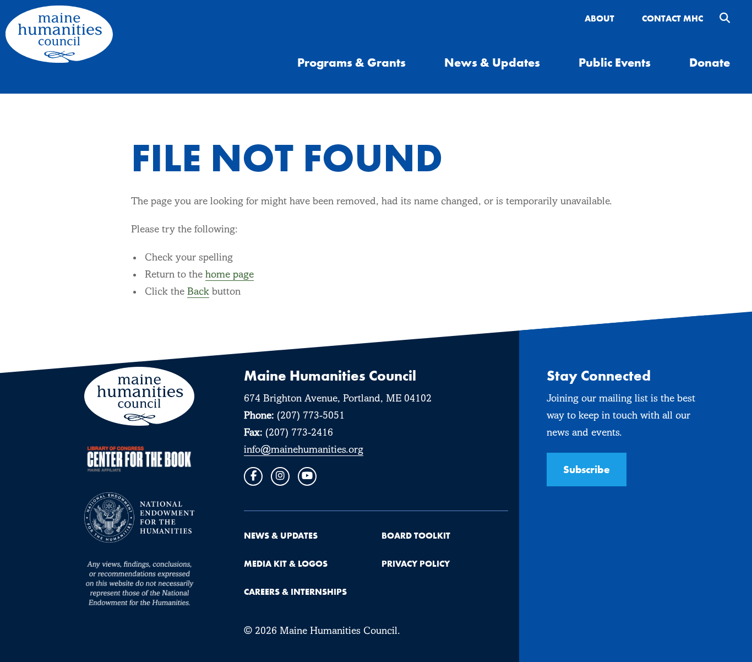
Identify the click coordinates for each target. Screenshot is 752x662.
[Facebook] (253, 476)
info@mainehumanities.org (303, 450)
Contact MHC (672, 18)
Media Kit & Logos (286, 563)
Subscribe (586, 469)
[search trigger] (725, 19)
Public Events (615, 62)
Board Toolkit (416, 535)
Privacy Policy (416, 563)
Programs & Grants (351, 62)
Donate (709, 62)
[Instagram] (280, 476)
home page (229, 275)
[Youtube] (307, 476)
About (599, 18)
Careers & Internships (295, 591)
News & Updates (492, 62)
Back (198, 292)
